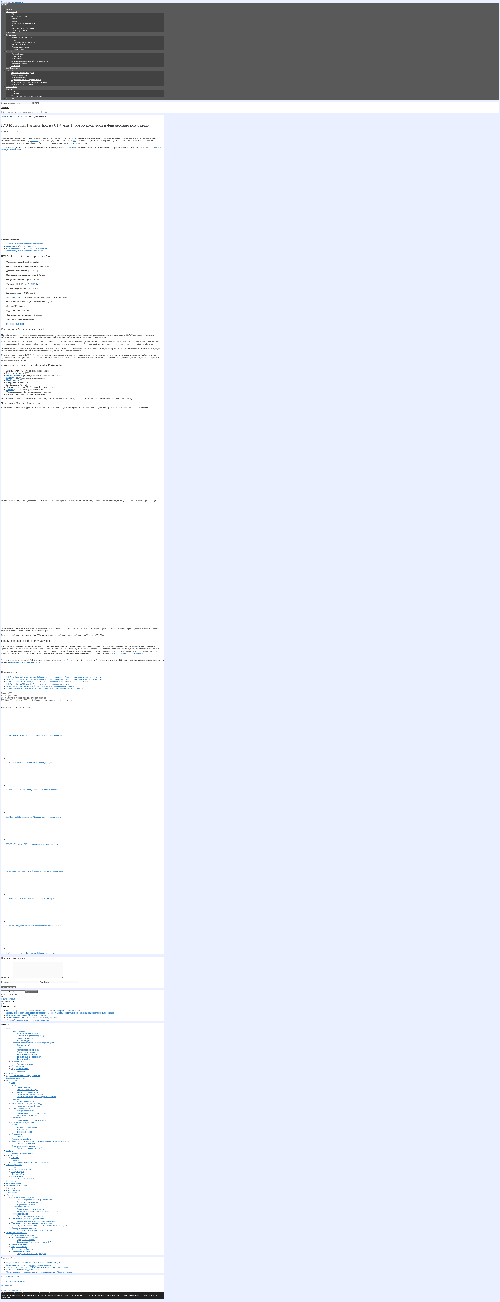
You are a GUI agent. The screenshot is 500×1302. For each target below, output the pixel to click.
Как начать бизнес (25, 1064)
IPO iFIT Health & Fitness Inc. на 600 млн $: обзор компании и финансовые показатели (44, 689)
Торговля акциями (18, 77)
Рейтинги (10, 33)
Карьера (9, 1150)
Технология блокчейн (26, 1143)
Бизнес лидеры (17, 56)
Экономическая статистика (13, 1281)
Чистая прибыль (14, 375)
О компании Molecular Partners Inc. (21, 246)
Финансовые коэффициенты (29, 1057)
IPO (12, 14)
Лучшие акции (23, 1087)
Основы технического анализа (30, 1209)
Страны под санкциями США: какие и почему (27, 1015)
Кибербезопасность (25, 1111)
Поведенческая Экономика (21, 45)
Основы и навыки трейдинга (22, 73)
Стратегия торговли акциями (30, 1216)
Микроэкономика (19, 1247)
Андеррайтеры (13, 297)
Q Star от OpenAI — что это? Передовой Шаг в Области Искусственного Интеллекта (44, 1010)
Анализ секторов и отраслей (29, 1148)
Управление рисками (26, 1204)
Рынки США (22, 1129)
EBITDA (10, 378)
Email (42, 982)
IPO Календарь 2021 (10, 1276)
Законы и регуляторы (19, 31)
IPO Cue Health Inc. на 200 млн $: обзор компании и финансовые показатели (40, 686)
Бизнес (9, 51)
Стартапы (21, 1071)
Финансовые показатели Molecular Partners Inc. (27, 248)
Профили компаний (19, 63)
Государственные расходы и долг (31, 1254)
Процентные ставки (26, 1239)
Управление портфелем (21, 1139)
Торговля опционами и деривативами (26, 80)
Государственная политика (21, 40)
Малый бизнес (17, 59)
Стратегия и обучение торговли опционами (36, 1221)
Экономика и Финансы (16, 1232)
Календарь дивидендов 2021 (13, 1290)
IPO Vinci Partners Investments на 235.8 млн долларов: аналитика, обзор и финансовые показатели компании (54, 677)
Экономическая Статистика (22, 38)
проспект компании (15, 324)
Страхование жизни (25, 1179)
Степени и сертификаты (22, 1153)
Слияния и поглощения (27, 1052)
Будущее (10, 98)
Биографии (11, 1073)
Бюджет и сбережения (21, 1169)
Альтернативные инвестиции (22, 28)
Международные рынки (27, 1127)
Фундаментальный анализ (23, 1146)
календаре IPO (71, 147)
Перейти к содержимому (12, 2)
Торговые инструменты (27, 1202)
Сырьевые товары (19, 1134)
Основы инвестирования (21, 16)
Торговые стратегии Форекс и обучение (34, 1230)
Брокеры (15, 1099)
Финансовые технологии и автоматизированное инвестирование (40, 1141)
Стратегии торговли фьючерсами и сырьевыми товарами (42, 1225)
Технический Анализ (19, 75)
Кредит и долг (17, 1172)
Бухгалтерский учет (25, 1045)
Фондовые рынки (24, 1132)
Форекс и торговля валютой (22, 84)
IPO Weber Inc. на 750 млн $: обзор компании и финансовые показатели (38, 684)
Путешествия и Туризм (16, 1186)
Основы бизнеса (17, 54)
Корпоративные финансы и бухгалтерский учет (30, 61)
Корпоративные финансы (28, 1050)
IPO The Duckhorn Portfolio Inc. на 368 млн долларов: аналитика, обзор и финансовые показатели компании (54, 679)
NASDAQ (34, 141)
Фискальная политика (20, 47)
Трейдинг (10, 70)
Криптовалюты (13, 89)
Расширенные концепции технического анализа (38, 1211)
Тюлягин (5, 107)
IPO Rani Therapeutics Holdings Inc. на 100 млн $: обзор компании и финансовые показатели (47, 682)
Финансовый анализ (26, 1059)
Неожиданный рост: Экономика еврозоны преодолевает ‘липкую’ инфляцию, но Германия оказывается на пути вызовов (60, 1013)
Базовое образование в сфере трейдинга (34, 1200)
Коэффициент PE (14, 380)
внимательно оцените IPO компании (126, 653)
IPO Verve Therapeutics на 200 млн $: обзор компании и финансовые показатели (36, 700)
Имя (3, 982)
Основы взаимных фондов (28, 1106)
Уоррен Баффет (23, 1040)
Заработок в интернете (16, 1078)
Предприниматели (25, 1038)
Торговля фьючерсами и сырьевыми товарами (29, 82)
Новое (9, 9)
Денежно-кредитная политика (23, 42)
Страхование (17, 1176)
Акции (14, 21)
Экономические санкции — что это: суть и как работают (31, 1017)
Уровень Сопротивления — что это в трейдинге (27, 1020)
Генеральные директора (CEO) (30, 1036)
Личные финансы (14, 1164)
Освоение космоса (14, 1183)
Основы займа (17, 1174)
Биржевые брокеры (25, 1101)
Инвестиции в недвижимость (30, 1094)
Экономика (11, 35)
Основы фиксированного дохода (31, 1120)
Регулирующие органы (27, 1115)
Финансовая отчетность (27, 1054)
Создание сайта (13, 1190)
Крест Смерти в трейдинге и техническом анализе (23, 698)
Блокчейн (15, 94)
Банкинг (15, 1167)
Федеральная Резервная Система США (34, 1242)
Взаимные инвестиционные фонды (25, 23)
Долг (19, 1047)
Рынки (14, 19)
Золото (20, 1136)
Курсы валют (7, 1286)
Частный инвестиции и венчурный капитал (36, 1097)
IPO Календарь (13, 68)
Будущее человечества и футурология (23, 1075)
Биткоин (14, 91)
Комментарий (7, 977)
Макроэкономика (18, 49)
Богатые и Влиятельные (27, 1033)
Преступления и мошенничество (31, 1113)
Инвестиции (11, 12)
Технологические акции (27, 1090)
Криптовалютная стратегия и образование (27, 96)
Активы (10, 389)
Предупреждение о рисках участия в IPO (24, 251)
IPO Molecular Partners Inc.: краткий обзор (24, 244)
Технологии (11, 87)
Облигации (15, 26)
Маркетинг (15, 66)
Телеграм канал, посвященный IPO (24, 662)
